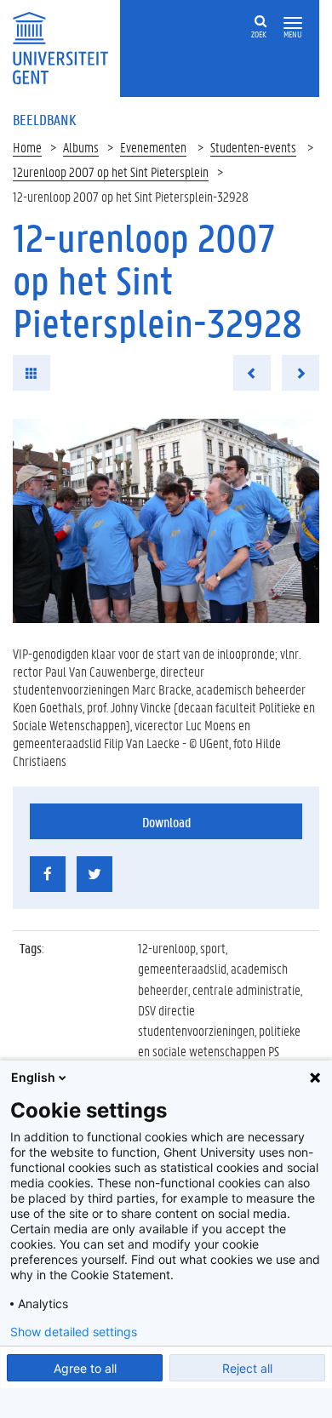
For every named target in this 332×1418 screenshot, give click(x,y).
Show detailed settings (73, 1332)
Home (27, 147)
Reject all (247, 1368)
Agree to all (85, 1368)
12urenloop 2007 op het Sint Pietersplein (111, 171)
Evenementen (153, 147)
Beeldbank (44, 119)
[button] (293, 23)
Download (166, 822)
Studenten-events (253, 147)
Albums (81, 147)
